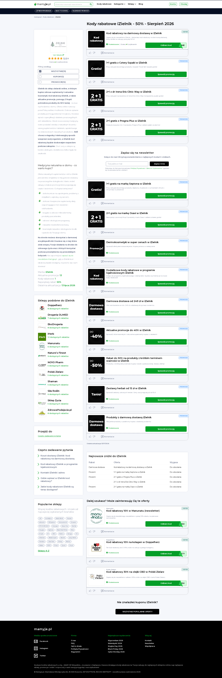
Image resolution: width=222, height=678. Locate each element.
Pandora (41, 541)
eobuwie (41, 522)
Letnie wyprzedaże (43, 11)
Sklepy (131, 4)
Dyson (64, 545)
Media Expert (53, 537)
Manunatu (109, 508)
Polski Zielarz (111, 569)
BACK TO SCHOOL (61, 11)
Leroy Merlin (72, 537)
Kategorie (118, 4)
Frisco (56, 545)
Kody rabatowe (104, 4)
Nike (72, 530)
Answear (55, 526)
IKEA (53, 534)
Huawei (69, 518)
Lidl (40, 518)
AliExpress (51, 522)
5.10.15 (48, 545)
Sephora (50, 530)
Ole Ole (74, 526)
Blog (141, 4)
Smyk (71, 545)
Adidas (41, 545)
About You (65, 526)
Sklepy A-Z (43, 551)
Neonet (63, 537)
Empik (41, 534)
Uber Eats (51, 541)
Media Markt (59, 518)
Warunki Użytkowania (154, 168)
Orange (69, 534)
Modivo (61, 534)
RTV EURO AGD (44, 526)
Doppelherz (110, 540)
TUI (77, 534)
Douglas (41, 530)
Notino (68, 541)
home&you (48, 518)
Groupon (73, 522)
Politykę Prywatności (138, 168)
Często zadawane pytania (49, 436)
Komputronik (63, 522)
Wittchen (42, 537)
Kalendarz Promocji (80, 11)
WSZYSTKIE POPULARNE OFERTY (137, 611)
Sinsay (60, 541)
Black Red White (62, 530)
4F (48, 534)
